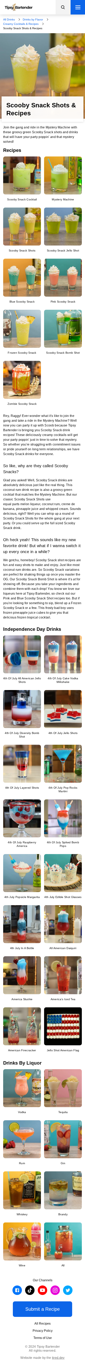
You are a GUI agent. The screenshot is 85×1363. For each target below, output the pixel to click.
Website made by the (42, 1357)
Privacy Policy (43, 1330)
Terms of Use (42, 1338)
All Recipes (42, 1323)
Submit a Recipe (42, 1309)
